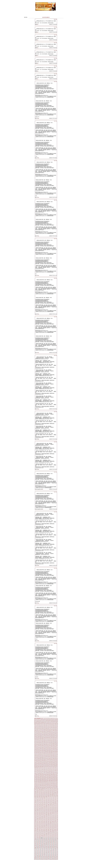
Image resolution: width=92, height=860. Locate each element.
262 (51, 735)
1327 (39, 816)
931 (38, 783)
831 (46, 776)
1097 (41, 796)
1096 (39, 796)
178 (40, 729)
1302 (57, 813)
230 (40, 733)
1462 (46, 827)
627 (53, 761)
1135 (52, 799)
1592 (41, 838)
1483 (44, 829)
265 (56, 735)
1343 (50, 817)
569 (42, 757)
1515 (41, 832)
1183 (37, 804)
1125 (55, 798)
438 (40, 748)
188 (35, 730)
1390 (57, 821)
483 (51, 751)
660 (42, 764)
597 (46, 759)
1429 (46, 824)
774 (36, 772)
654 (55, 763)
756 (51, 770)
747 (35, 770)
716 (49, 767)
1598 (55, 838)
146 (53, 726)
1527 (44, 833)
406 (53, 745)
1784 (52, 854)
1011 (46, 789)
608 (42, 760)
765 (44, 771)
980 (56, 786)
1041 (39, 792)
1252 (44, 809)
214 (35, 732)
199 (55, 730)
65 (37, 722)
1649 (46, 843)
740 (46, 769)
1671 (46, 845)
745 (55, 769)
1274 (44, 811)
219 (44, 732)
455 (47, 749)
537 (55, 754)
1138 (35, 800)
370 (35, 743)
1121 (46, 798)
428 (46, 747)
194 (46, 730)
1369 (35, 820)
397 (36, 745)
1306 (41, 814)
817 (44, 775)
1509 (52, 831)
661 (44, 764)
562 (53, 756)
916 (35, 782)
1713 (41, 849)
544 (44, 755)
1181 (57, 803)
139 (40, 726)
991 (53, 787)
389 (46, 744)
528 (38, 754)
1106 (37, 797)
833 (49, 776)
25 (51, 719)
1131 (44, 799)
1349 (39, 818)
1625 (41, 841)
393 (53, 744)
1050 (35, 793)
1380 (35, 821)
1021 (44, 790)
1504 (41, 831)
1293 (37, 813)
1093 (57, 795)
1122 (48, 798)
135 (56, 725)
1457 (35, 827)
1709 (57, 848)
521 (49, 753)
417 (49, 746)
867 (40, 779)
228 (36, 733)
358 (36, 742)
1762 (52, 852)
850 (56, 777)
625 (49, 761)
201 (35, 731)
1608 (52, 839)
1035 (50, 791)
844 (46, 777)
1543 (55, 834)
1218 (41, 807)
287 (49, 737)
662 (46, 764)
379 (51, 743)
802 (40, 774)
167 (44, 728)
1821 (37, 858)
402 (46, 745)
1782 (48, 854)
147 (55, 726)
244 (42, 734)
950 (49, 784)
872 (49, 779)
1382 (39, 821)
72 (47, 722)
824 (56, 775)
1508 (50, 831)
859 (49, 778)
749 (38, 770)
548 (51, 755)
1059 (55, 793)
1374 (46, 820)
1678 (37, 846)
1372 (41, 820)
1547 (39, 835)
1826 (48, 858)
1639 (48, 842)
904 (36, 781)
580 (38, 758)
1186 (44, 804)
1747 (44, 851)
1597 (52, 838)
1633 (35, 842)
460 (56, 749)
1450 (44, 826)
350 (46, 741)
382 (56, 743)
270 (42, 736)
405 (51, 745)
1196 (41, 805)
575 (53, 757)
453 (44, 749)
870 (46, 779)
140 (42, 726)
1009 (41, 789)
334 (40, 740)
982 (36, 787)
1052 (39, 793)
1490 (35, 830)
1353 (48, 818)
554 (38, 756)
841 (40, 777)
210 (51, 731)
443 (49, 748)
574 (51, 757)
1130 (41, 799)
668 (56, 764)
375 (44, 743)
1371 (39, 820)
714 (46, 767)
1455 (55, 826)
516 (40, 753)
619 (38, 761)
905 (38, 781)
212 (55, 731)
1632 (57, 841)
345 (36, 741)
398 (38, 745)
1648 (44, 843)
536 (53, 754)
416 (47, 746)
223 (51, 732)
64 (36, 722)
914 (55, 781)
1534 (35, 834)
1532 (55, 833)
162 (35, 728)
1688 (35, 847)
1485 (48, 829)
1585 (50, 837)
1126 (57, 798)
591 (35, 759)
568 (40, 757)
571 (46, 757)
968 (35, 786)
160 (55, 727)
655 (56, 763)
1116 (35, 798)
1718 (52, 849)
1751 (52, 851)
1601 (37, 839)
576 (55, 757)
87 (45, 723)
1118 (39, 798)
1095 (37, 796)
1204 (35, 806)
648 (44, 763)
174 (56, 728)
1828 (52, 858)
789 (40, 773)
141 (44, 726)
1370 (37, 820)
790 (42, 773)
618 (36, 761)
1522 (57, 832)
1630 (52, 841)
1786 (57, 854)
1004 (55, 788)
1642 (55, 842)
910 (47, 781)
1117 (37, 798)
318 (35, 739)
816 (42, 775)
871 (47, 779)
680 (55, 765)
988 (47, 787)
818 (46, 775)
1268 (55, 810)
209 (49, 731)
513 (35, 753)
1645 (37, 843)
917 (36, 782)
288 (51, 737)
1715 (46, 849)
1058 (52, 793)
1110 (46, 797)
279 (35, 737)
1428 (44, 824)
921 (44, 782)
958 (40, 785)
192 (42, 730)
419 (53, 746)
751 (42, 770)
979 (55, 786)
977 (51, 786)
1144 (48, 800)
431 (51, 747)
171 (51, 728)
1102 (52, 796)
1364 (48, 819)
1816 (50, 857)
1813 (44, 857)
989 (49, 787)
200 (56, 730)
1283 (39, 812)
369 (56, 742)
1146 (52, 800)
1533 (57, 833)
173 (55, 728)
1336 (35, 817)
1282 (37, 812)
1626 (44, 841)
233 (46, 733)
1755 (37, 852)
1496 (48, 830)
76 (53, 722)
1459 (39, 827)
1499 (55, 830)
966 (55, 785)
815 (40, 775)
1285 (44, 812)
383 (35, 744)
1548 (41, 835)
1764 (57, 852)
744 (53, 769)
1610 (57, 839)
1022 (46, 790)
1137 (57, 799)
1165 (46, 802)
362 (44, 742)
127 (42, 725)
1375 (48, 820)
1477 (55, 828)
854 (40, 778)
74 (50, 722)
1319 (46, 815)
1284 (41, 812)
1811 (39, 857)
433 (55, 747)
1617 (48, 840)
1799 (37, 856)
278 (56, 736)
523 (53, 753)
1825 (46, 858)
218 (42, 732)
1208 (44, 806)
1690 (39, 847)
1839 (52, 859)
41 (50, 720)
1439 (44, 825)
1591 (39, 838)
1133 (48, 799)
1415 (39, 823)
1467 (57, 827)
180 (44, 729)
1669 (41, 845)
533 (47, 754)
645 (38, 763)
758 (55, 770)
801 (38, 774)
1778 (39, 854)
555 (40, 756)
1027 (57, 790)
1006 (35, 789)
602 (55, 759)
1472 (44, 828)
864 (35, 779)
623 (46, 761)
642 (56, 762)
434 (56, 747)
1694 (48, 847)
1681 (44, 846)
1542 (52, 834)
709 (36, 767)
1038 (57, 791)
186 (55, 729)
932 (40, 783)
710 (38, 767)
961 (46, 785)
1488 (55, 829)
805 (46, 774)
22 (47, 719)
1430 (48, 824)
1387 (50, 821)
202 (36, 731)
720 (56, 767)
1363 (46, 819)
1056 (48, 793)
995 (36, 788)
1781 (46, 854)
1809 (35, 857)
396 (35, 745)
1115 (57, 797)
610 (46, 760)
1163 (41, 802)
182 (47, 729)
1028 (35, 791)
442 (47, 748)
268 (38, 736)
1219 (44, 807)
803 (42, 774)
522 (51, 753)
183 (49, 729)
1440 (46, 825)
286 (47, 737)
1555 (57, 835)
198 (53, 730)
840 (38, 777)
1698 (57, 847)
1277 (50, 811)
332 (36, 740)
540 (36, 755)
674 (44, 765)
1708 (55, 848)
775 (38, 772)
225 (55, 732)
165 (40, 728)
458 (53, 749)
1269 (57, 810)
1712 (39, 849)
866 (38, 779)
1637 (44, 842)
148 (56, 726)
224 (53, 732)
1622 (35, 841)
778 (44, 772)
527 (36, 754)
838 (35, 777)
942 (35, 784)
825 (35, 776)
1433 (55, 824)
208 (47, 731)
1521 (55, 832)
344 (35, 741)
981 (35, 787)
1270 (35, 811)
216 (38, 732)
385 (38, 744)
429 (47, 747)
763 (40, 771)
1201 (52, 805)
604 (35, 760)
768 (49, 771)
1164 (44, 802)
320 (38, 739)
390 (47, 744)
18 (41, 719)
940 (55, 783)
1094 (35, 796)
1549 (44, 835)
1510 (55, 831)
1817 (52, 857)
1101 (50, 796)
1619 (52, 840)
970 (38, 786)
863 (56, 778)
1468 (35, 828)
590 (56, 758)
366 (51, 742)
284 (44, 737)
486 (56, 751)
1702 (41, 848)
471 (53, 750)
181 (46, 729)
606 (38, 760)
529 (40, 754)
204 (40, 731)
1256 (52, 809)
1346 (57, 817)
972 (42, 786)
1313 (57, 814)
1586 (52, 837)
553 (36, 756)
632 (38, 762)
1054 (44, 793)
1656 (37, 844)
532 (46, 754)
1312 (55, 814)
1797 (57, 855)
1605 (46, 839)
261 (49, 735)
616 (56, 760)
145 (51, 726)
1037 (55, 791)
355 (55, 741)
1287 (48, 812)
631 (36, 762)
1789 (39, 855)
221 (47, 732)
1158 (55, 801)
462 (36, 750)
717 (51, 767)
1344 (52, 817)
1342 (48, 817)
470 (51, 750)
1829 (55, 858)
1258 (57, 809)
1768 (41, 853)
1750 (50, 851)
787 (36, 773)
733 (56, 768)
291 (56, 737)
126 (40, 725)
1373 (44, 820)
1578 (35, 837)
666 (53, 764)
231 (42, 733)
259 (46, 735)
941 (56, 783)
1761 (50, 852)
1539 (46, 834)
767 (47, 771)
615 (55, 760)
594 (40, 759)
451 (40, 749)
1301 (55, 813)
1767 (39, 853)
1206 (39, 806)
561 (51, 756)
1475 (50, 828)
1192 (57, 804)
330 (56, 739)
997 (40, 788)
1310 (50, 814)
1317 (41, 815)
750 (40, 770)
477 (40, 751)
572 (47, 757)
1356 (55, 818)
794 (49, 773)
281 (38, 737)
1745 (39, 851)
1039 (35, 792)
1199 (48, 805)
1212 (52, 806)
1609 (55, 839)
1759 (46, 852)
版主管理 (44, 17)
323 (44, 739)
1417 (44, 823)
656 (35, 764)
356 (56, 741)
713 (44, 767)
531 (44, 754)
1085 (39, 795)
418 (51, 746)
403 (47, 745)
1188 (48, 804)
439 (42, 748)
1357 (57, 818)
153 (42, 727)
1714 (44, 849)
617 (35, 761)
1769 (44, 853)
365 (49, 742)
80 (35, 723)
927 (55, 782)
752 (44, 770)
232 (44, 733)
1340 (44, 817)
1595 (48, 838)
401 (44, 745)
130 (47, 725)
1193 (35, 805)
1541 (50, 834)
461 (35, 750)
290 (55, 737)
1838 (50, 859)
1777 (37, 854)
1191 (55, 804)
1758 (44, 852)
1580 (39, 837)
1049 (57, 792)
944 (38, 784)
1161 (37, 802)
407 (55, 745)
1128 (37, 799)
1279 (55, 811)
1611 (35, 840)
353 (51, 741)
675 (46, 765)
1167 (50, 802)
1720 (57, 849)
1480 (37, 829)
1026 (55, 790)
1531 (52, 833)
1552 (50, 835)
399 (40, 745)
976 (49, 786)
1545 (35, 835)
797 (55, 773)
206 (44, 731)
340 (51, 740)
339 (49, 740)
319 (36, 739)
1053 (41, 793)
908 (44, 781)
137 (36, 726)
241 (36, 734)
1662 (50, 844)
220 (46, 732)
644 (36, 763)
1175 (44, 803)
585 (47, 758)
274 (49, 736)
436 (36, 748)
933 (42, 783)
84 (41, 723)
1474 (48, 828)
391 (49, 744)
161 (56, 727)
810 (55, 774)
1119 (41, 798)
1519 (50, 832)
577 (56, 757)
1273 (41, 811)
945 (40, 784)
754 (47, 770)
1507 (48, 831)
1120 (44, 798)
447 (56, 748)
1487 (52, 829)
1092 (55, 795)
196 (49, 730)
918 (38, 782)
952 (53, 784)
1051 (37, 793)
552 (35, 756)
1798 (35, 856)
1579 (37, 837)
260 (47, 735)
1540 (48, 834)
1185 (41, 804)
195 (47, 730)
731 (53, 768)
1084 (37, 795)
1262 (41, 810)
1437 (39, 825)
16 (38, 719)
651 (49, 763)
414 (44, 746)
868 (42, 779)
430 (49, 747)
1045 (48, 792)
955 (35, 785)
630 (35, 762)
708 (35, 767)
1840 (55, 859)
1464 (50, 827)
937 (49, 783)
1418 (46, 823)
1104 (57, 796)
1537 (41, 834)
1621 (57, 840)
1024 (50, 790)
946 (42, 784)
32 (37, 720)
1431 (50, 824)
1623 (37, 841)
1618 (50, 840)
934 (44, 783)
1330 (46, 816)
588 (53, 758)
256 (40, 735)
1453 (50, 826)
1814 (46, 857)
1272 (39, 811)
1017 (35, 790)
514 (36, 753)
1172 (37, 803)
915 (56, 781)
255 (38, 735)
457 (51, 749)
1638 (46, 842)
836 (55, 776)
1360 (39, 819)
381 (55, 743)
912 (51, 781)
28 (55, 719)
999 (44, 788)
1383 (41, 821)
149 (35, 727)
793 (47, 773)
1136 (55, 799)
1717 (50, 849)
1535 (37, 834)
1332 (50, 816)
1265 (48, 810)
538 (56, 754)
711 (40, 767)
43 (53, 720)
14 (35, 719)
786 (35, 773)
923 (47, 782)
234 (47, 733)
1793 (48, 855)
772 (56, 771)
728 (47, 768)
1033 (46, 791)
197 (51, 730)
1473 (46, 828)
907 (42, 781)
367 (53, 742)
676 (47, 765)
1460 (41, 827)
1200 (50, 805)
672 (40, 765)
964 (51, 785)
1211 (50, 806)
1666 (35, 845)
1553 (52, 835)
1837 (48, 859)
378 (49, 743)
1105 (35, 797)
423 (36, 747)
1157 (52, 801)
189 (36, 730)
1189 (50, 804)
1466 (55, 827)
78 (56, 722)
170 (49, 728)
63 (34, 722)
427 (44, 747)
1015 (55, 789)
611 (47, 760)
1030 (39, 791)
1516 (44, 832)
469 (49, 750)
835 (53, 776)
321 (40, 739)
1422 (55, 823)
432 (53, 747)
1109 (44, 797)
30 (34, 720)
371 (36, 743)
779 (46, 772)
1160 (35, 802)
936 (47, 783)
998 (42, 788)
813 (36, 775)
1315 (37, 815)
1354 (50, 818)
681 (56, 765)
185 (53, 729)
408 (56, 745)
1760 (48, 852)
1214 (57, 806)
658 (38, 764)
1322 (52, 815)
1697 (55, 847)
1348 (37, 818)
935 (46, 783)
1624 (39, 841)
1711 (37, 849)
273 (47, 736)
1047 (52, 792)
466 (44, 750)
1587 (55, 837)
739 (44, 769)
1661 (48, 844)
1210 (48, 806)
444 (51, 748)
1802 (44, 856)
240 (35, 734)
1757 (41, 852)
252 (56, 734)
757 (53, 770)
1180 (55, 803)
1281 (35, 812)
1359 (37, 819)
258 (44, 735)
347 (40, 741)
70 (44, 722)
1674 (52, 845)
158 (51, 727)
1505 (44, 831)
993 (56, 787)
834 (51, 776)
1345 (55, 817)
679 (53, 765)
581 (40, 758)
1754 (35, 852)
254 (36, 735)
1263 (44, 810)
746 (56, 769)
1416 (41, 823)
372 (38, 743)
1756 (39, 852)
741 (47, 769)
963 (49, 785)
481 (47, 751)
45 (56, 720)
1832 (37, 859)
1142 (44, 800)
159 (53, 727)
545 (46, 755)
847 (51, 777)
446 (55, 748)
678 (51, 765)
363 (46, 742)
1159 (57, 801)
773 (35, 772)
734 (35, 769)
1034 (48, 791)
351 (47, 741)
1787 (35, 855)
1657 (39, 844)
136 (35, 726)
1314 (35, 815)
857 (46, 778)
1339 (41, 817)
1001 (48, 788)
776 (40, 772)
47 (35, 721)
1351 (44, 818)
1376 (50, 820)
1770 (46, 853)
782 (51, 772)
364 (47, 742)
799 (35, 774)
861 (53, 778)
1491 (37, 830)
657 (36, 764)
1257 (55, 809)
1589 (35, 838)
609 (44, 760)
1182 (35, 804)
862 (55, 778)
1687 (57, 846)
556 (42, 756)
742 (49, 769)
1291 (57, 812)
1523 (35, 833)
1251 (41, 809)
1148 (57, 800)
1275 (46, 811)
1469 (37, 828)
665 (51, 764)
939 (53, 783)
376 (46, 743)
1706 (50, 848)
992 (55, 787)
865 (36, 779)
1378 (55, 820)
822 (53, 775)
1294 (39, 813)
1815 (48, 857)
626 (51, 761)
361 (42, 742)
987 (46, 787)
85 (42, 723)
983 (38, 787)
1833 (39, 859)
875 (55, 779)
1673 (50, 845)
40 (49, 720)
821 (51, 775)
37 (44, 720)
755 (49, 770)
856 (44, 778)
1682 (46, 846)
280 (36, 737)
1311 (52, 814)
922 (46, 782)
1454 (52, 826)
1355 (52, 818)
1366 (52, 819)
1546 (37, 835)
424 (38, 747)
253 (35, 735)
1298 (48, 813)
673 (42, 765)
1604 (44, 839)
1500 (57, 830)
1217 (39, 807)
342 (55, 740)
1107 (39, 797)
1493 (41, 830)
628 (55, 761)
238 (55, 733)
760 (35, 771)
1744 (37, 851)
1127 (35, 799)
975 (47, 786)
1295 (41, 813)
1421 (52, 823)
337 (46, 740)
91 (51, 723)
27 (54, 719)
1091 (52, 795)
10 (53, 718)
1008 (39, 789)
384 (36, 744)
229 (38, 733)
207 (46, 731)
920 (42, 782)
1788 (37, 855)
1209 (46, 806)
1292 (35, 813)
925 (51, 782)
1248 (35, 809)
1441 (48, 825)
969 (36, 786)
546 (47, 755)
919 (40, 782)
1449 (41, 826)
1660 (46, 844)
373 (40, 743)
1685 (52, 846)
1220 (46, 807)
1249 (37, 809)
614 (53, 760)
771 (55, 771)
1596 (50, 838)
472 (55, 750)
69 (43, 722)
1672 (48, 845)
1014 (52, 789)
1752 (55, 851)
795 (51, 773)
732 (55, 768)
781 (49, 772)
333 (38, 740)
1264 (46, 810)
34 (40, 720)
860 (51, 778)
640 (53, 762)
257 (42, 735)
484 (53, 751)
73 (49, 722)
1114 (55, 797)
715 (47, 767)
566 (36, 757)
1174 (41, 803)
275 (51, 736)
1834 (41, 859)
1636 (41, 842)
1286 (46, 812)
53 (44, 721)
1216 (37, 807)
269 (40, 736)
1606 (48, 839)
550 (55, 755)
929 (35, 783)
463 (38, 750)
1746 (41, 851)
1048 (55, 792)
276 (53, 736)
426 (42, 747)
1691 (41, 847)
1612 (37, 840)
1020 (41, 790)
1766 (37, 853)
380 (53, 743)
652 (51, 763)
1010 (44, 789)
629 (56, 761)
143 (47, 726)
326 (49, 739)
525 (56, 753)
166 (42, 728)
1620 (55, 840)
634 (42, 762)
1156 (50, 801)
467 (46, 750)
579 (36, 758)
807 (49, 774)
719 (55, 767)
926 (53, 782)
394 (55, 744)
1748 (46, 851)
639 (51, 762)
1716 (48, 849)
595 (42, 759)
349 (44, 741)
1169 (55, 802)
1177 (48, 803)
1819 (57, 857)
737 (40, 769)
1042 (41, 792)
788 (38, 773)
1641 (52, 842)
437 (38, 748)
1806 (52, 856)
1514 (39, 832)
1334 (55, 816)
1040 (37, 792)
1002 (50, 788)
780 (47, 772)
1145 (50, 800)
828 (40, 776)
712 (42, 767)
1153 (44, 801)
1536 (39, 834)
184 (51, 729)
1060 (57, 793)
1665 (57, 844)
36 (43, 720)
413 (42, 746)
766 (46, 771)
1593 (44, 838)
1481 (39, 829)
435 (35, 748)
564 (56, 756)
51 (41, 721)
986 (44, 787)
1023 (48, 790)
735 (36, 769)
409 (35, 746)
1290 (55, 812)
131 (49, 725)
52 (42, 721)
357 (35, 742)
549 (53, 755)
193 (44, 730)
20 (44, 719)
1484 (46, 829)
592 (36, 759)
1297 (46, 813)
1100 (48, 796)
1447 (37, 826)
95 (57, 723)
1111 (48, 797)
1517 (46, 832)
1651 (50, 843)
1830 (57, 858)
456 (49, 749)
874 (53, 779)
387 (42, 744)
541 (38, 755)
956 (36, 785)
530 (42, 754)
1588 (57, 837)
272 (46, 736)
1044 (46, 792)
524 (55, 753)
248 (49, 734)
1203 (57, 805)
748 (36, 770)
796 (53, 773)
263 (53, 735)
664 (49, 764)
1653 (55, 843)
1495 (46, 830)
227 (35, 733)
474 (35, 751)
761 (36, 771)
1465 (52, 827)
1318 (44, 815)
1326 (37, 816)
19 (42, 719)
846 (49, 777)
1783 (50, 854)
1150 (37, 801)
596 (44, 759)
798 (56, 773)
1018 (37, 790)
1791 (44, 855)
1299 (50, 813)
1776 (35, 854)
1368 (57, 819)
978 (53, 786)
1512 (35, 832)
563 (55, 756)
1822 (39, 858)
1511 (57, 831)
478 (42, 751)
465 (42, 750)
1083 (35, 795)
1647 (41, 843)
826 (36, 776)
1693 (46, 847)
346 (38, 741)
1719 (55, 849)
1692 (44, 847)
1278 (52, 811)
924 (49, 782)
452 (42, 749)
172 (53, 728)
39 (47, 720)
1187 (46, 804)
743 (51, 769)
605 (36, 760)
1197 (44, 805)
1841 (57, 859)
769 (51, 771)
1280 (57, 811)
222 (49, 732)
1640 (50, 842)
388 (44, 744)
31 (36, 720)
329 (55, 739)
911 (49, 781)
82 (38, 723)
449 (36, 749)
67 (40, 722)
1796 (55, 855)
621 (42, 761)
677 (49, 765)
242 (38, 734)
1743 (35, 851)
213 (56, 731)
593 (38, 759)
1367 (55, 819)
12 (56, 718)
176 (36, 729)
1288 (50, 812)
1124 (52, 798)
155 (46, 727)
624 (47, 761)
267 (36, 736)
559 (47, 756)
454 (46, 749)
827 (38, 776)
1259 (35, 810)
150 (36, 727)
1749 (48, 851)
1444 (55, 825)
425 (40, 747)
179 (42, 729)
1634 (37, 842)
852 (36, 778)
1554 (55, 835)
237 (53, 733)
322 (42, 739)
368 (55, 742)
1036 (52, 791)
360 (40, 742)
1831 (35, 859)
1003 (52, 788)
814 (38, 775)
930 (36, 783)
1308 (46, 814)
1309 (48, 814)
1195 (39, 805)
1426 (39, 824)
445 (53, 748)
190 (38, 730)
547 (49, 755)
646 (40, 763)
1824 (44, 858)
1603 (41, 839)
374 (42, 743)
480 (46, 751)
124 (36, 725)
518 (44, 753)
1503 (39, 831)
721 (35, 768)
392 (51, 744)
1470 (39, 828)
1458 (37, 827)
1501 (35, 831)
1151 (39, 801)
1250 (39, 809)
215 (36, 732)
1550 (46, 835)
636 (46, 762)
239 (56, 733)
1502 (37, 831)
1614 (41, 840)
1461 (44, 827)
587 (51, 758)
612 (49, 760)
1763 (55, 852)
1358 (35, 819)
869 (44, 779)
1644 (35, 843)
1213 (55, 806)
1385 (46, 821)
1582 (44, 837)
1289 (52, 812)
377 (47, 743)
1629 (50, 841)
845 (47, 777)
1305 (39, 814)
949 (47, 784)
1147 (55, 800)
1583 (46, 837)
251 (55, 734)
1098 (44, 796)
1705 (48, 848)
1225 (57, 807)
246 (46, 734)
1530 (50, 833)
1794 (50, 855)
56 (48, 721)
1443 (52, 825)
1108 (41, 797)
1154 (46, 801)
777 (42, 772)
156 (47, 727)
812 (35, 775)
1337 (37, 817)
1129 (39, 799)
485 (55, 751)
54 (45, 721)
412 (40, 746)
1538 (44, 834)
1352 (46, 818)
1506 (46, 831)
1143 (46, 800)
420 (55, 746)
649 (46, 763)
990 (51, 787)
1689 (37, 847)
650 (47, 763)
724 (40, 768)
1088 (46, 795)
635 (44, 762)
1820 (35, 858)
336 (44, 740)
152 (40, 727)
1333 (52, 816)
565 (35, 757)
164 (38, 728)
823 (55, 775)
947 (44, 784)
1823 (41, 858)
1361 (41, 819)
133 (53, 725)
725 (42, 768)
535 (51, 754)
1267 (52, 810)
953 (55, 784)
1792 (46, 855)
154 (44, 727)
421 (56, 746)
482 (49, 751)
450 (38, 749)
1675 (55, 845)
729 (49, 768)
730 (51, 768)
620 (40, 761)
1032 (44, 791)
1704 (46, 848)
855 (42, 778)
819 (47, 775)
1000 (46, 788)
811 (56, 774)
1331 (48, 816)
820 (49, 775)
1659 (44, 844)
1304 (37, 814)
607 (40, 760)
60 (54, 721)
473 (56, 750)
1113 (52, 797)
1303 (35, 814)
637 (47, 762)
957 (38, 785)
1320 (48, 815)
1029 (37, 791)
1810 (37, 857)
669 (35, 765)
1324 (57, 815)
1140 (39, 800)
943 (36, 784)
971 (40, 786)
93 (54, 723)
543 (42, 755)
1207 (41, 806)
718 (53, 767)
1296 (44, 813)
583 (44, 758)
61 (55, 721)
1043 (44, 792)
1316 (39, 815)
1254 (48, 809)
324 (46, 739)
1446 (35, 826)
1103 (55, 796)
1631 (55, 841)
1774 (55, 853)
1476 (52, 828)
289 (53, 737)
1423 (57, 823)
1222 (50, 807)
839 (36, 777)
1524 (37, 833)
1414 (37, 823)
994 (34, 788)
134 (55, 725)
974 (46, 786)
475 (36, 751)
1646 (39, 843)
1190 (52, 804)
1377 (52, 820)
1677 (35, 846)
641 (55, 762)
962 (47, 785)
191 (40, 730)
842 (42, 777)
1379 (57, 820)
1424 (35, 824)
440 (44, 748)
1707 (52, 848)
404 (49, 745)
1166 (48, 802)
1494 (44, 830)
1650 (48, 843)
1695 (50, 847)
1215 (35, 807)
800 (36, 774)
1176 (46, 803)
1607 (50, 839)
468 (47, 750)
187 (56, 729)
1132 (46, 799)
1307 (44, 814)
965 (53, 785)
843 (44, 777)
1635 (39, 842)
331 (35, 740)
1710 (35, 849)
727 (46, 768)
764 (42, 771)
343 (56, 740)
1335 (57, 816)
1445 (57, 825)
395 (56, 744)
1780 (44, 854)
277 (55, 736)
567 (38, 757)
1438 (41, 825)
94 (55, 723)
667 (55, 764)
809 (53, 774)
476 (38, 751)
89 (48, 723)
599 (49, 759)
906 (40, 781)
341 (53, 740)
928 (56, 782)
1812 (41, 857)
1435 (35, 825)
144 (49, 726)
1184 (39, 804)
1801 (41, 856)
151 (38, 727)
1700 (37, 848)
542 (40, 755)
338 (47, 740)
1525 (39, 833)
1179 (52, 803)
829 (42, 776)
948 (46, 784)
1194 (37, 805)
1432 (52, 824)
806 (47, 774)
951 (51, 784)
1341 (46, 817)
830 (44, 776)
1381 (37, 821)
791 (44, 773)
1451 (46, 826)
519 (46, 753)
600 (51, 759)
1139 (37, 800)
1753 (57, 851)
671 (38, 765)
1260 (37, 810)
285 (46, 737)
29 (57, 719)
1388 (52, 821)
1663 (52, 844)
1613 (39, 840)
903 (35, 781)
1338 (39, 817)
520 (47, 753)
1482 (41, 829)
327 (51, 739)
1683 (48, 846)
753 (46, 770)
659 (40, 764)
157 (49, 727)
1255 (50, 809)
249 (51, 734)
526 (35, 754)
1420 (50, 823)
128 (44, 725)
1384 (44, 821)
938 (51, 783)
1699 (35, 848)
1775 (57, 853)
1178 (50, 803)
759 (56, 770)
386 (40, 744)
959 (42, 785)
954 (56, 784)
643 (35, 763)
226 (56, 732)
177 (38, 729)
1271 (37, 811)
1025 (52, 790)
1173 (39, 803)
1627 (46, 841)
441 (46, 748)
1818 (55, 857)
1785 (55, 854)
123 (35, 725)
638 (49, 762)
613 (51, 760)
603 (56, 759)
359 (38, 742)
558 (46, 756)
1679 (39, 846)
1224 (55, 807)
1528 (46, 833)
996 (38, 788)
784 (55, 772)
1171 (35, 803)
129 (46, 725)
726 (44, 768)
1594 (46, 838)
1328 (41, 816)
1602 (39, 839)
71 (46, 722)
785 (56, 772)
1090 (50, 795)
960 (44, 785)
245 (44, 734)
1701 (39, 848)
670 (36, 765)
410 (36, 746)
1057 (50, 793)
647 (42, 763)
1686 (55, 846)
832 (47, 776)
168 (46, 728)
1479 (35, 829)
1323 (55, 815)
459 (55, 749)
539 (35, 755)
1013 (50, 789)
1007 (37, 789)
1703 (44, 848)
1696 (52, 847)
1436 (37, 825)
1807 (55, 856)
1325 (35, 816)
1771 (48, 853)
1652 (52, 843)
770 (53, 771)
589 (55, 758)
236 (51, 733)
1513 (37, 832)
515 (38, 753)
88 (47, 723)
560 (49, 756)
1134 (50, 799)
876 (56, 779)
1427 (41, 824)
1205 (37, 806)
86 (44, 723)
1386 (48, 821)
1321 (50, 815)
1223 (52, 807)
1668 (39, 845)
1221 (48, 807)
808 (51, 774)
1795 (52, 855)
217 (40, 732)
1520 (52, 832)
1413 (35, 823)
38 (46, 720)
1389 (55, 821)
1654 (57, 843)
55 (47, 721)
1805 (50, 856)
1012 (48, 789)
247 (47, 734)
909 (46, 781)
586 (49, 758)
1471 (41, 828)
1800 (39, 856)
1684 (50, 846)
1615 (44, 840)
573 (49, 757)
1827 (50, 858)
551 (56, 755)
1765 (35, 853)
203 (38, 731)
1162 (39, 802)
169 (47, 728)
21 (45, 719)
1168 (52, 802)
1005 (57, 788)
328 (53, 739)
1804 (48, 856)
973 (44, 786)
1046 (50, 792)
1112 (50, 797)
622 (44, 761)
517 (42, 753)
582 (42, 758)
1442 (50, 825)
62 (57, 721)
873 (51, 779)
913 (53, 781)
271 (44, 736)
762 (38, 771)
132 (51, 725)
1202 (55, 805)
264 (55, 735)
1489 (57, 829)
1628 (48, 841)
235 (49, 733)
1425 (37, 824)
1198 (46, 805)
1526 (41, 833)
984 (40, 787)
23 (48, 719)
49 (38, 721)
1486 (50, 829)
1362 (44, 819)
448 (35, 749)
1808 (57, 856)
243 (40, 734)
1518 (48, 832)
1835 (44, 859)
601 (53, 759)
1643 (57, 842)
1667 (37, 845)
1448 (39, 826)
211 (53, 731)
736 (38, 769)
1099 (46, 796)
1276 (48, 811)
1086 (41, 795)
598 (47, 759)
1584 (48, 837)
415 (46, 746)
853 (38, 778)
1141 (41, 800)
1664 (55, 844)
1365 (50, 819)
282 (40, 737)
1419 (48, 823)
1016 (57, 789)
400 (42, 745)
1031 (41, 791)
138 (38, 726)
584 (46, 758)
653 (53, 763)
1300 (52, 813)
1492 (39, 830)
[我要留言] (48, 17)
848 (53, 777)
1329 (44, 816)
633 (40, 762)
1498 (52, 830)
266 (35, 736)
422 (35, 747)
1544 (57, 834)
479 (44, 751)
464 (40, 750)
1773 (52, 853)
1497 (50, 830)
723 (38, 768)
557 (44, 756)
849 (55, 777)
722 (36, 768)
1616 (46, 840)
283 (42, 737)
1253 (46, 809)
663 (47, 764)
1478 (57, 828)
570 (44, 757)
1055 (46, 793)
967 (56, 785)
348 (42, 741)
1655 (35, 844)
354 (53, 741)
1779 (41, 854)
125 (38, 725)
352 (49, 741)
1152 (41, 801)
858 (47, 778)
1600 (35, 839)
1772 (50, 853)
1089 (48, 795)
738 (42, 769)
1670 (44, 845)
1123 (50, 798)
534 (49, 754)
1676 (57, 845)
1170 (57, 802)
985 (42, 787)
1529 (48, 833)
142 (46, 726)
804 (44, 774)
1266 (50, 810)
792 (46, 773)
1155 (48, 801)
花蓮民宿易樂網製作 (37, 718)
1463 (48, 827)
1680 (41, 846)
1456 (57, 826)
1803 (46, 856)
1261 (39, 810)
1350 (41, 818)
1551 (48, 835)
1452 (48, 826)
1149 (35, 801)
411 (38, 746)
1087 (44, 795)
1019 (39, 790)
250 (53, 734)
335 (42, 740)
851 (35, 778)
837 (56, 776)
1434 (57, 824)
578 (35, 758)
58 (51, 721)
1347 (35, 818)
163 (36, 728)
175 (35, 729)
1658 (41, 844)
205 (42, 731)
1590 (37, 838)
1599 (57, 838)
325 (47, 739)
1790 (41, 855)
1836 (46, 859)
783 (53, 772)
